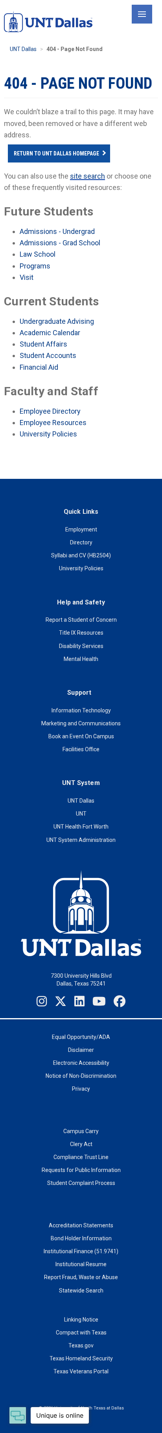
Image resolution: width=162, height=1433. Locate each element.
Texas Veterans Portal (81, 1371)
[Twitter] (60, 1001)
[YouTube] (99, 1001)
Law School (37, 254)
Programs (35, 266)
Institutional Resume (81, 1264)
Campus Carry (81, 1131)
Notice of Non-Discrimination (81, 1076)
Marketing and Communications (81, 723)
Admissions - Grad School (60, 243)
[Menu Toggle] (142, 14)
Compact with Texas (81, 1332)
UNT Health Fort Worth (81, 826)
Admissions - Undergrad (57, 231)
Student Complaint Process (81, 1183)
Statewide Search (81, 1290)
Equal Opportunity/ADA (81, 1037)
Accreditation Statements (81, 1225)
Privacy (81, 1089)
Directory (81, 542)
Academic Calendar (50, 333)
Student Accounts (48, 355)
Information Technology (81, 710)
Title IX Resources (81, 633)
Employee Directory (50, 411)
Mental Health (81, 659)
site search (87, 176)
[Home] (48, 21)
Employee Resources (53, 422)
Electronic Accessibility (81, 1063)
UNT (81, 814)
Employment (81, 529)
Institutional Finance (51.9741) (81, 1251)
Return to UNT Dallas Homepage (56, 153)
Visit (26, 277)
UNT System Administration (81, 840)
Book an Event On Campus (81, 736)
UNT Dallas (23, 49)
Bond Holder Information (81, 1238)
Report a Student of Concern (81, 620)
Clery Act (81, 1144)
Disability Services (81, 646)
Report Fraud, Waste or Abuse (81, 1277)
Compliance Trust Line (81, 1157)
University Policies (48, 434)
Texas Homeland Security (81, 1358)
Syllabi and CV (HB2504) (81, 555)
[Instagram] (42, 1001)
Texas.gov (81, 1345)
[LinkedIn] (79, 1001)
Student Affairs (43, 344)
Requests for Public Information (81, 1170)
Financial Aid (39, 367)
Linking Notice (81, 1319)
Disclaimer (81, 1050)
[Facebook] (119, 1001)
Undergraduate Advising (57, 321)
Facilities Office (81, 749)
